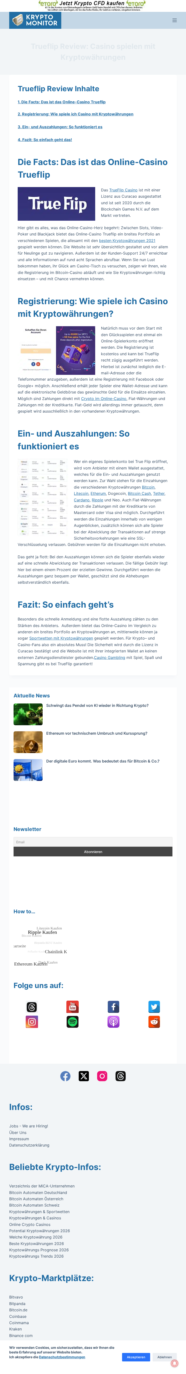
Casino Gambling (109, 657)
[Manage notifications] (174, 1363)
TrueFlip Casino (123, 190)
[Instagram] (102, 1076)
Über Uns (17, 1132)
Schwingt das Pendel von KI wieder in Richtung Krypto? (97, 705)
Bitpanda (17, 1303)
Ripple (97, 500)
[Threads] (121, 1076)
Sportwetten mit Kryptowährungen (61, 638)
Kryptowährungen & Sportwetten (39, 1211)
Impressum (19, 1138)
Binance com (21, 1335)
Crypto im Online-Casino (103, 398)
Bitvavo (16, 1297)
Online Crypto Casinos (29, 1224)
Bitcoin (148, 487)
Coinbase (17, 1316)
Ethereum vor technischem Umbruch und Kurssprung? (96, 733)
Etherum (98, 493)
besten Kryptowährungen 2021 (127, 240)
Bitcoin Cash (139, 493)
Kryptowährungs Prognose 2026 (39, 1249)
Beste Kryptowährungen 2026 (36, 1243)
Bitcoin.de (18, 1309)
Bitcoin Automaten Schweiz (34, 1205)
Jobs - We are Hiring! (28, 1126)
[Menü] (174, 20)
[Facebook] (65, 1076)
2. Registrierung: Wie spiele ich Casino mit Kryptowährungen (75, 114)
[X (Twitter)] (84, 1076)
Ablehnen (164, 1357)
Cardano (82, 500)
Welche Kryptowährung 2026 (35, 1237)
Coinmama (19, 1322)
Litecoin (81, 493)
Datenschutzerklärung (29, 1145)
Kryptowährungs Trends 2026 (36, 1256)
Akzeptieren (136, 1357)
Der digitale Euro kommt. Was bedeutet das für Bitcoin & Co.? (103, 761)
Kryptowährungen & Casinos (35, 1217)
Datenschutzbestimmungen (62, 1357)
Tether (158, 493)
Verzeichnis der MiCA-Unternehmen (42, 1186)
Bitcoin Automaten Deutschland (38, 1192)
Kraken (15, 1329)
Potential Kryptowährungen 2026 (39, 1230)
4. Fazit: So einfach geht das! (45, 139)
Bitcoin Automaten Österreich (36, 1198)
